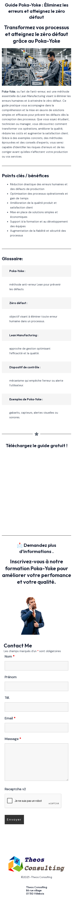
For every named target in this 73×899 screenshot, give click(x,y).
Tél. (7, 697)
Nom (10, 656)
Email (10, 718)
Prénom (11, 677)
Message (13, 739)
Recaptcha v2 (15, 789)
